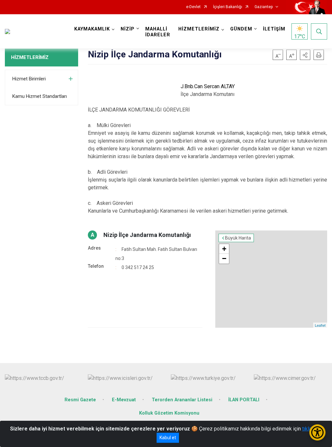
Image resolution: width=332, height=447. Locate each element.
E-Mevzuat (124, 400)
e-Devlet (193, 7)
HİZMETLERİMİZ (30, 57)
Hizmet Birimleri (29, 79)
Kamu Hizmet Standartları (39, 96)
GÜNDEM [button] (241, 29)
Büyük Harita (238, 238)
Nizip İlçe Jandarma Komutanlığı (147, 234)
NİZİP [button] (128, 29)
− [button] (224, 258)
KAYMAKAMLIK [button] (92, 29)
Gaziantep (264, 7)
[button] (305, 55)
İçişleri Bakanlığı (227, 7)
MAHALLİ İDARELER (157, 32)
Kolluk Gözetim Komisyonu (169, 413)
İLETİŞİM (274, 29)
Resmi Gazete (80, 400)
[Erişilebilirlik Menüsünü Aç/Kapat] (317, 432)
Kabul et (168, 437)
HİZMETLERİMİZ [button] (198, 29)
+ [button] (224, 249)
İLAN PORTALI (243, 400)
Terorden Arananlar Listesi (182, 400)
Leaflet (320, 325)
